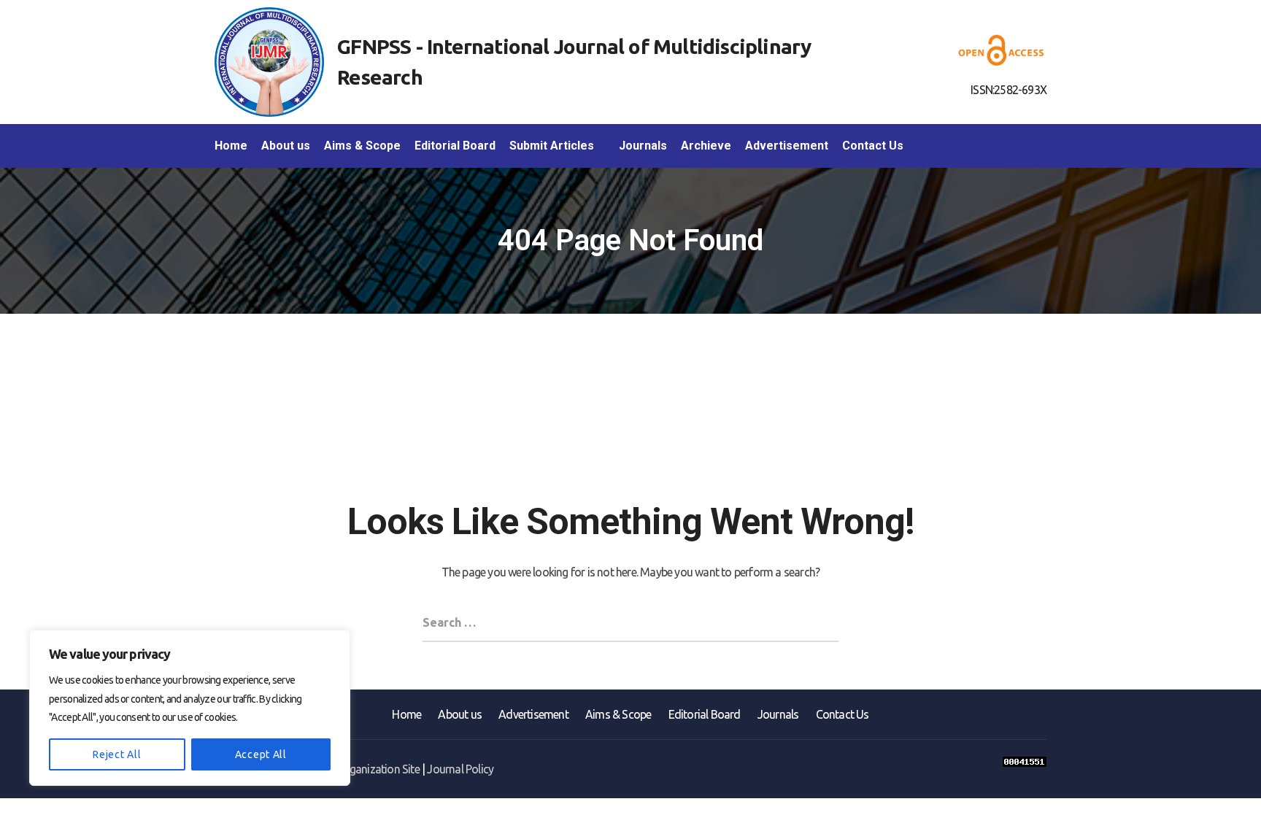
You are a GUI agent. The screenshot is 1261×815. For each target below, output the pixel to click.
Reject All (117, 754)
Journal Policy (460, 769)
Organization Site (378, 769)
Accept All (261, 754)
